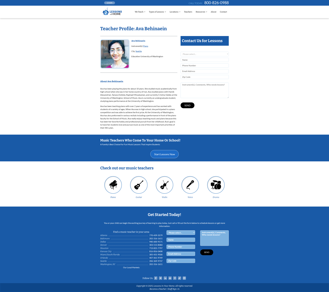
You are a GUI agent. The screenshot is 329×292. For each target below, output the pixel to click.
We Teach (139, 12)
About (213, 12)
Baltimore (105, 238)
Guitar (139, 197)
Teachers (188, 12)
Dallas (103, 242)
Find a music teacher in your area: (131, 231)
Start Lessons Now (164, 154)
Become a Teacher (158, 289)
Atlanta (103, 235)
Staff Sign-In (174, 289)
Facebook (155, 278)
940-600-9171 (155, 241)
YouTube (170, 278)
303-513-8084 (155, 245)
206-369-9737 (155, 261)
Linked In (165, 278)
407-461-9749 (155, 257)
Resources (200, 12)
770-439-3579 (155, 235)
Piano (145, 46)
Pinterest (174, 278)
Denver (103, 245)
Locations (174, 12)
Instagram (184, 278)
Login (109, 3)
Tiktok (179, 278)
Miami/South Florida (110, 254)
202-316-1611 (155, 238)
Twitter (160, 278)
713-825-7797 (155, 248)
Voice (190, 197)
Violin (164, 197)
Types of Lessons (156, 12)
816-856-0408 (155, 251)
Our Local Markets (131, 267)
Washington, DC (107, 264)
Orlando (104, 258)
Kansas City (105, 251)
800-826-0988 (216, 2)
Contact (223, 12)
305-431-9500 (155, 254)
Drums (216, 197)
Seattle (139, 51)
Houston (104, 248)
